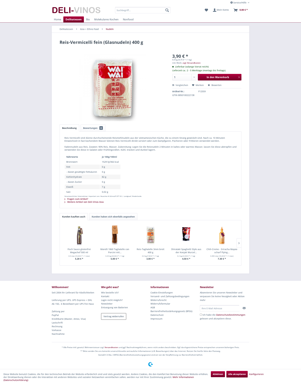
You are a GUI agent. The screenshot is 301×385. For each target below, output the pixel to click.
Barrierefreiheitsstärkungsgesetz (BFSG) (171, 311)
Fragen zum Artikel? (77, 198)
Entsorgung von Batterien (114, 307)
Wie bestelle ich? (110, 292)
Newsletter (107, 303)
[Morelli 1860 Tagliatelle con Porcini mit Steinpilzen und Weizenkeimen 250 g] (114, 235)
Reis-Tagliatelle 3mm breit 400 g (150, 251)
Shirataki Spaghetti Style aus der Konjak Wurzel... (186, 251)
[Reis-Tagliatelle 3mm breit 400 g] (150, 235)
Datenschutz (157, 314)
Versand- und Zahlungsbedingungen (169, 296)
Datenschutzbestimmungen (230, 314)
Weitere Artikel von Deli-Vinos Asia (85, 201)
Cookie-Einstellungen (161, 292)
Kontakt (105, 296)
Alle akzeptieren (237, 374)
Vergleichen (181, 85)
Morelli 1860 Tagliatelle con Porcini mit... (114, 251)
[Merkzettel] (206, 10)
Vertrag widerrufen (113, 316)
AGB (152, 307)
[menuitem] (142, 10)
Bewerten (216, 85)
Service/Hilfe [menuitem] (240, 2)
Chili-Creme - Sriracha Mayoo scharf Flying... (221, 251)
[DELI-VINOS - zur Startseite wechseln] (76, 11)
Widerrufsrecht (158, 300)
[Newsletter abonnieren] (244, 308)
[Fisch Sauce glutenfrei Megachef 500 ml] (79, 235)
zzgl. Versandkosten (192, 63)
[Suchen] (167, 10)
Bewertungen (92, 128)
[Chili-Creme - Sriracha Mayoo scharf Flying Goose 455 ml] (221, 235)
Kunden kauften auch (73, 216)
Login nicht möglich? (112, 300)
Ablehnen (218, 374)
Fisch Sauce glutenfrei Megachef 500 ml (79, 251)
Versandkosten (111, 347)
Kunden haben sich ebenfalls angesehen (113, 216)
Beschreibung (69, 128)
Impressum (156, 318)
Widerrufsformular (160, 303)
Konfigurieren (256, 374)
